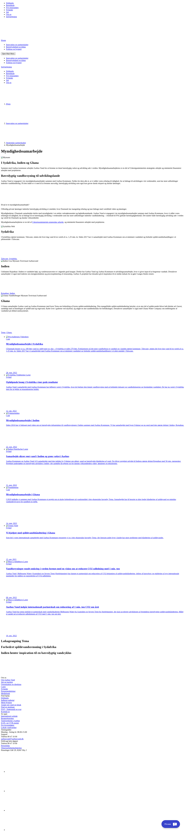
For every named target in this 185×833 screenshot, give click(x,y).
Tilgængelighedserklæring (11, 748)
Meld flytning (6, 702)
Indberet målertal (7, 700)
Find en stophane (8, 707)
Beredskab (10, 5)
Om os (8, 14)
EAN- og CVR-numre (10, 723)
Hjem (8, 104)
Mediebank (5, 693)
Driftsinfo (10, 3)
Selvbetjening (11, 17)
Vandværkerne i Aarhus (10, 721)
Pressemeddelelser (8, 691)
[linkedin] (25, 772)
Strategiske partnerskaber (16, 143)
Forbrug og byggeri (14, 49)
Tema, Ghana (6, 332)
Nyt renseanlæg (12, 8)
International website (9, 716)
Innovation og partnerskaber (17, 45)
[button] (8, 53)
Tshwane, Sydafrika (9, 259)
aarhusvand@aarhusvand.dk (12, 739)
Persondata (5, 746)
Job (7, 12)
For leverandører (7, 725)
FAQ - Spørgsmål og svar (11, 709)
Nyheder (9, 10)
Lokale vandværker (8, 727)
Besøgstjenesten (7, 718)
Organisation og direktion (11, 684)
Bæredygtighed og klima (16, 47)
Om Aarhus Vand (8, 680)
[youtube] (25, 830)
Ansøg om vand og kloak (11, 705)
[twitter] (25, 810)
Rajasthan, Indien (8, 293)
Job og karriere (7, 682)
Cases (3, 687)
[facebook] (25, 791)
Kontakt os (5, 712)
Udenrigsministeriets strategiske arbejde (48, 222)
